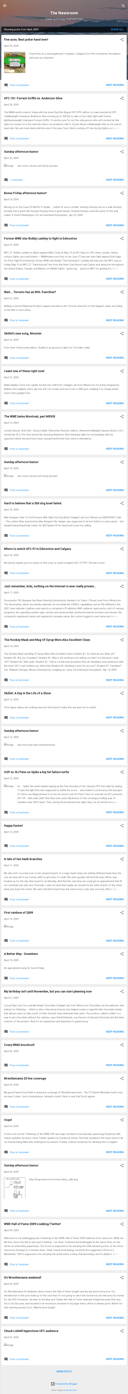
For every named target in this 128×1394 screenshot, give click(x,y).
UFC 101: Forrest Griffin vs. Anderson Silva (33, 98)
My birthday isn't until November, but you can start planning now (48, 991)
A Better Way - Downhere (21, 954)
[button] (122, 40)
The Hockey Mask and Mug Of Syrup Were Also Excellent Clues (47, 640)
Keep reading (115, 84)
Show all (117, 29)
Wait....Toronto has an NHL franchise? (30, 292)
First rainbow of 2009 (18, 912)
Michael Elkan (71, 1390)
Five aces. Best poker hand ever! (26, 39)
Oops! (8, 1120)
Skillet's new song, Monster (23, 333)
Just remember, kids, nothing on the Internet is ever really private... (50, 586)
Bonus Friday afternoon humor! (25, 193)
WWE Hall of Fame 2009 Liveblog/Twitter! (32, 1224)
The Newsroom (64, 13)
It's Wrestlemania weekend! (22, 1277)
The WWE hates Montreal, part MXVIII (29, 416)
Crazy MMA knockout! (19, 1045)
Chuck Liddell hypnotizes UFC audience (31, 1331)
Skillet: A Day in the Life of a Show (27, 693)
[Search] (123, 6)
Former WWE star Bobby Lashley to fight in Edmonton (40, 238)
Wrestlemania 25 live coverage (25, 1078)
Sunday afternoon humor (21, 151)
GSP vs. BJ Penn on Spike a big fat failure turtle (36, 772)
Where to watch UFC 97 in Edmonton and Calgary (37, 549)
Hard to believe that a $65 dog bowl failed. (33, 503)
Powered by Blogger (66, 1383)
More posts (64, 1371)
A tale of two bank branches (23, 859)
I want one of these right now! (24, 371)
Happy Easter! (13, 825)
